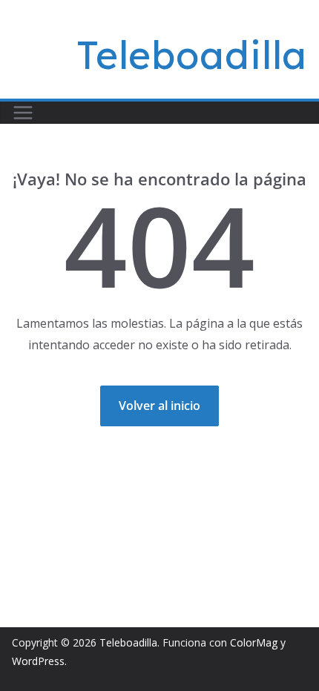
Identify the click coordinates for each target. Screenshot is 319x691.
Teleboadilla (191, 55)
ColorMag (253, 642)
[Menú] (23, 113)
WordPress (38, 661)
